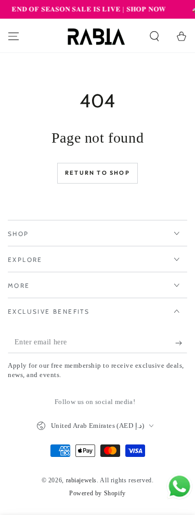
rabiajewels (81, 480)
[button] (154, 36)
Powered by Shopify (97, 493)
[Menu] (13, 36)
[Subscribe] (181, 342)
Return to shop (97, 172)
